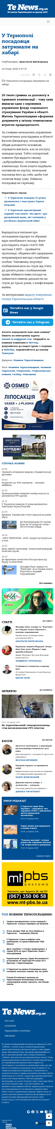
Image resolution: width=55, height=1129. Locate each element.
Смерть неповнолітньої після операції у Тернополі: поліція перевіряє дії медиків (27, 922)
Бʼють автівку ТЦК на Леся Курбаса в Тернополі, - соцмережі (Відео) (25, 932)
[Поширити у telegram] (50, 75)
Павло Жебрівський (27, 777)
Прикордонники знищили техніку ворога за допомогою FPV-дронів (25, 494)
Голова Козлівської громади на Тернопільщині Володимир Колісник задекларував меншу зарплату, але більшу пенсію (28, 980)
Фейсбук (9, 349)
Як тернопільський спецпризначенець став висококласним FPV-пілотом (26, 726)
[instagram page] (50, 1112)
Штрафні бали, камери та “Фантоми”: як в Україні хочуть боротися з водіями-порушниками (36, 570)
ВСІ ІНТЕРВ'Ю (46, 690)
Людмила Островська (29, 661)
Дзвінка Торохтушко (28, 791)
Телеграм (7, 353)
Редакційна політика (17, 1031)
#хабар (16, 374)
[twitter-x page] (37, 1112)
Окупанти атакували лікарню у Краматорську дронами (26, 473)
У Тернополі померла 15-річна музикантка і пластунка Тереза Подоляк (25, 201)
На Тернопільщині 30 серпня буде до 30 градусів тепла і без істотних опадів (35, 524)
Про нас (9, 1021)
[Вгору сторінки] (49, 1116)
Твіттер (33, 342)
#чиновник (29, 374)
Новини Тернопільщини (29, 360)
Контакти (10, 1026)
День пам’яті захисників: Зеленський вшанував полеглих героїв (27, 550)
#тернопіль (23, 371)
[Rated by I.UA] (44, 1123)
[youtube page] (41, 1112)
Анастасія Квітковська (33, 61)
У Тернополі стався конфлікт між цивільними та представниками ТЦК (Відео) (25, 941)
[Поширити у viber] (45, 75)
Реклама (10, 1036)
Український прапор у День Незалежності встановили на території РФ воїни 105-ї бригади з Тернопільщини (28, 960)
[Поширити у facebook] (33, 75)
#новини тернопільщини (23, 367)
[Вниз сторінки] (49, 1123)
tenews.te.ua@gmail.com (17, 339)
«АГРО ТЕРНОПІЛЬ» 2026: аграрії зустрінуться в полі (27, 539)
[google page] (28, 1112)
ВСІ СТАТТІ (48, 621)
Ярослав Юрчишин (26, 760)
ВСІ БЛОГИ (47, 740)
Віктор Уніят (23, 678)
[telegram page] (46, 1112)
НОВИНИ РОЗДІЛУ (43, 856)
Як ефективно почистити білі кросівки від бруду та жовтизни (24, 560)
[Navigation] (48, 22)
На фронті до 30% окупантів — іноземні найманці (23, 484)
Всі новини (46, 583)
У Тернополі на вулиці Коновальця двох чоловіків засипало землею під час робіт (27, 970)
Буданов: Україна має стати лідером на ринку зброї (26, 516)
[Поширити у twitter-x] (39, 75)
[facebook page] (32, 1112)
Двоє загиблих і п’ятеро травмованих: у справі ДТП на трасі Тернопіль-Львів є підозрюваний (27, 951)
